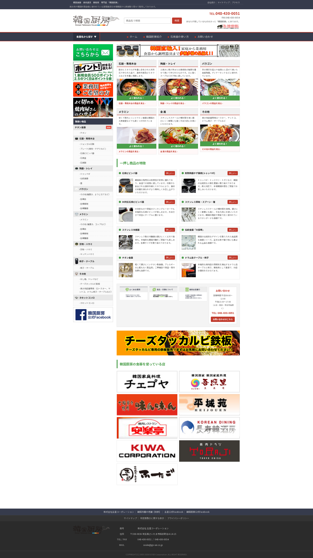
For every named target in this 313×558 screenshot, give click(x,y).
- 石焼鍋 (82, 162)
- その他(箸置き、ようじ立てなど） (95, 194)
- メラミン (83, 219)
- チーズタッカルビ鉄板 (89, 283)
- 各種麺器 (83, 208)
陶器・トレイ (85, 168)
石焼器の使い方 (179, 36)
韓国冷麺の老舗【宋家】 (149, 511)
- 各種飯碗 (83, 203)
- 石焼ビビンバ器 (86, 153)
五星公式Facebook (173, 511)
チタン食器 (80, 127)
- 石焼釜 (82, 157)
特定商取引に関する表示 (152, 518)
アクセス (236, 2)
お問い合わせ (205, 36)
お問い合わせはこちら (223, 319)
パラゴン (83, 188)
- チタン (82, 132)
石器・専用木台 (87, 138)
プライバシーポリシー (178, 518)
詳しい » (170, 173)
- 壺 (80, 183)
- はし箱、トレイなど (88, 279)
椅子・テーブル (86, 261)
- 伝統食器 (83, 178)
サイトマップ (224, 2)
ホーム (133, 36)
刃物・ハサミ (85, 244)
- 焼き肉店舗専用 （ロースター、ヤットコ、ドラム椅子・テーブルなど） (96, 290)
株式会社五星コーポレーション (119, 511)
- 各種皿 (82, 199)
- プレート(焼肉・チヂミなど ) (92, 148)
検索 (177, 20)
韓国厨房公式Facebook (197, 511)
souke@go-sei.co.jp (153, 544)
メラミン (83, 214)
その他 (82, 273)
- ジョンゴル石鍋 (86, 143)
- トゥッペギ (84, 173)
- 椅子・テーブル (86, 267)
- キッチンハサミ (86, 254)
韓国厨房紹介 (154, 36)
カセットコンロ (87, 297)
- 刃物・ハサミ (85, 249)
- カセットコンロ (86, 302)
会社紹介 (211, 2)
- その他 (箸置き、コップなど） (93, 224)
